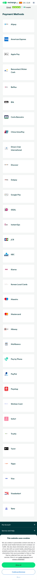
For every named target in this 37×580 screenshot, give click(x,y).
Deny (18, 577)
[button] (24, 2)
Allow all (18, 565)
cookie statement (24, 557)
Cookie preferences (18, 572)
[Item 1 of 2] (19, 7)
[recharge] (10, 2)
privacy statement (18, 559)
